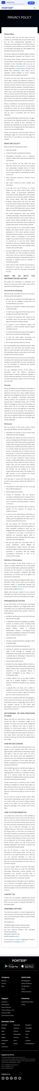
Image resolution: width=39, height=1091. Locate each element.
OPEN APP (31, 3)
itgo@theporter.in (18, 589)
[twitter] (7, 1078)
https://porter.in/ (21, 66)
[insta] (11, 1078)
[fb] (3, 1078)
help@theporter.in (19, 942)
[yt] (19, 1078)
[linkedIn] (15, 1078)
